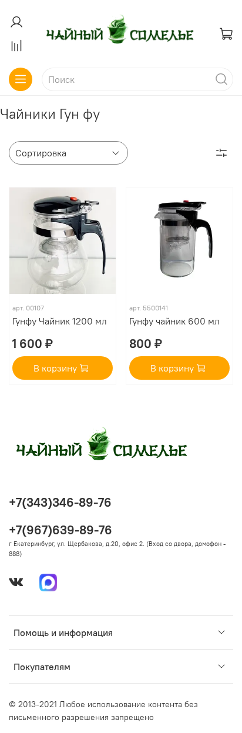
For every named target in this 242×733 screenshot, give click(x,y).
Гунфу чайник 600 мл (174, 321)
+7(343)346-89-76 (60, 502)
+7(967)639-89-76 (60, 530)
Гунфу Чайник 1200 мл (59, 321)
